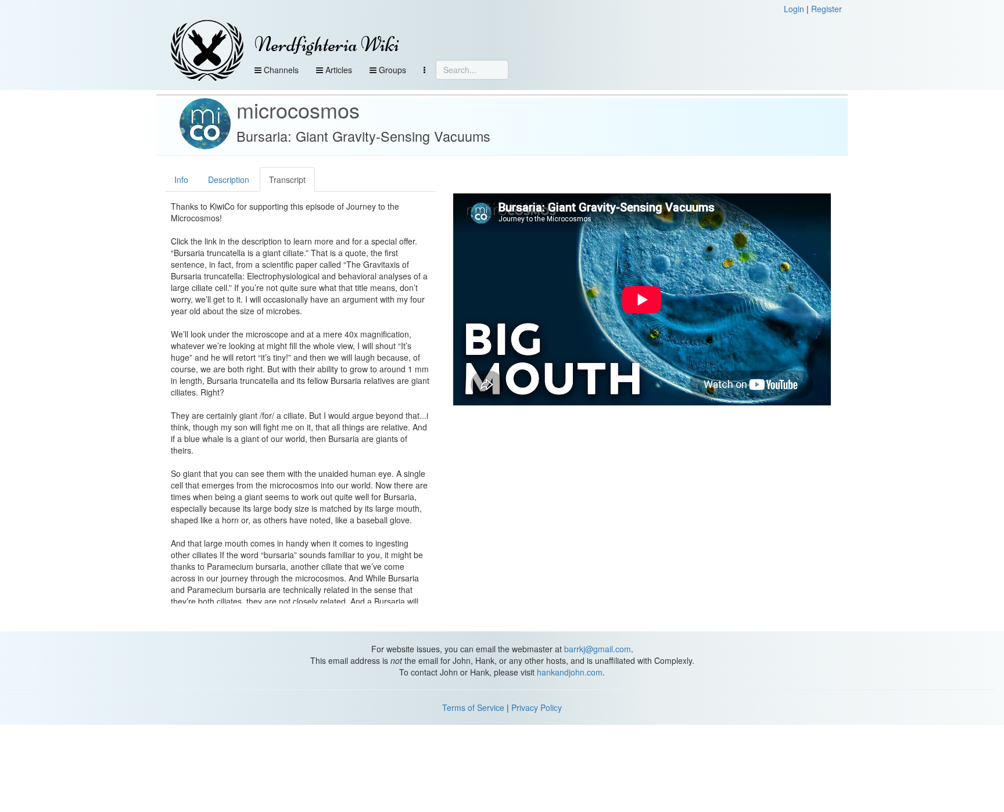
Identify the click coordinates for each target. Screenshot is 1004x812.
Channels (280, 70)
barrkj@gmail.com (597, 649)
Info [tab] (181, 179)
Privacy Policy (536, 707)
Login (794, 9)
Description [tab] (228, 179)
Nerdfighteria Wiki (326, 44)
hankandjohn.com (570, 672)
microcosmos (298, 109)
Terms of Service (473, 707)
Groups (391, 70)
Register (826, 9)
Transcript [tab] (287, 179)
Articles (337, 70)
